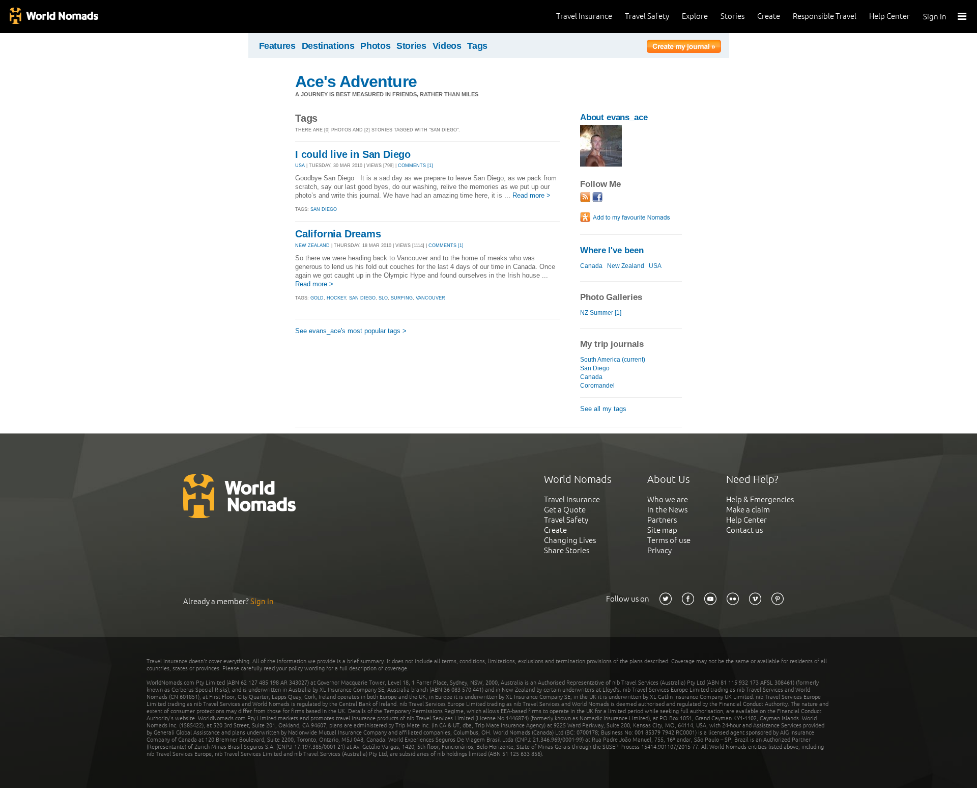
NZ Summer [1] (600, 312)
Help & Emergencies (760, 499)
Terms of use (669, 540)
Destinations (328, 46)
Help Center (889, 16)
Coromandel (597, 385)
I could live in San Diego (353, 154)
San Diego (595, 368)
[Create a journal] (684, 48)
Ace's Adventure (356, 81)
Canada (591, 265)
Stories (732, 16)
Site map (662, 530)
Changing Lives (570, 540)
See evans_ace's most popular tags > (351, 331)
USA (300, 165)
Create (768, 16)
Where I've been (612, 250)
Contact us (744, 530)
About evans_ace (614, 117)
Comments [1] (415, 165)
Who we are (667, 499)
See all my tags (603, 409)
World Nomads (53, 16)
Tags (477, 46)
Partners (662, 519)
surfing (402, 298)
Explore (695, 16)
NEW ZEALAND (312, 245)
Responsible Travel (824, 16)
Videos (447, 46)
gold (317, 298)
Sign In (934, 16)
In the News (667, 509)
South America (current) (612, 359)
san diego (323, 209)
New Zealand (625, 265)
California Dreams (338, 233)
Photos (375, 46)
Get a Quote (565, 509)
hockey (336, 298)
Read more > (531, 195)
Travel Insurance (584, 16)
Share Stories (566, 550)
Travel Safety (647, 16)
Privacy (659, 550)
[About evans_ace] (601, 164)
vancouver (430, 298)
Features (277, 46)
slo (383, 298)
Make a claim (748, 509)
